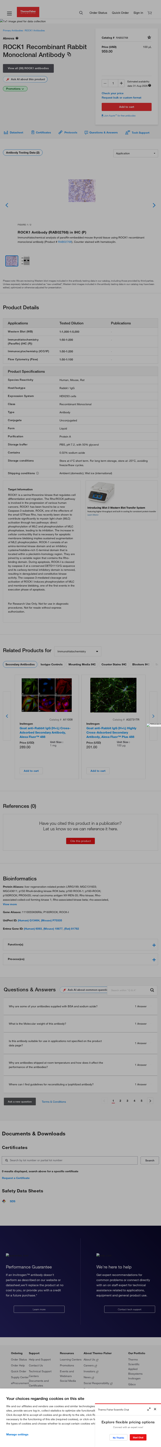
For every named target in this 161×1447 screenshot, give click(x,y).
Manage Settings (17, 1434)
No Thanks (118, 1437)
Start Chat (138, 1437)
